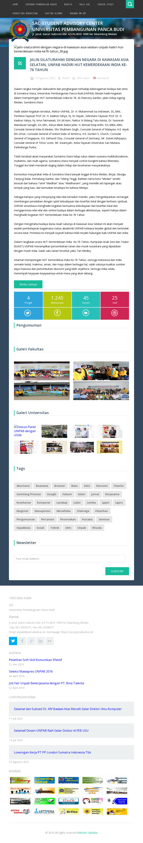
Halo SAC (85, 4)
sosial (40, 527)
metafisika (64, 511)
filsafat (119, 486)
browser (59, 486)
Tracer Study (106, 4)
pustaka (87, 519)
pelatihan (101, 511)
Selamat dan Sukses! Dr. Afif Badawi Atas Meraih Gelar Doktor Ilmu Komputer (68, 709)
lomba (91, 502)
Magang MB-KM (78, 13)
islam (81, 494)
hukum (67, 494)
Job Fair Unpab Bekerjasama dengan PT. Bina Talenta (46, 683)
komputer (43, 502)
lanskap (62, 502)
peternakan (68, 519)
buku (74, 486)
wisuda (97, 527)
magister (22, 511)
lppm (105, 502)
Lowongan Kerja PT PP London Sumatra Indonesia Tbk (52, 752)
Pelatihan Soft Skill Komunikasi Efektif (35, 660)
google (51, 494)
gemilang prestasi (29, 494)
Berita (68, 4)
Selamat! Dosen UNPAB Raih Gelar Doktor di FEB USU (51, 730)
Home (15, 4)
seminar (104, 519)
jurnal (95, 494)
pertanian (47, 519)
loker (77, 502)
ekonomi (102, 486)
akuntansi (23, 486)
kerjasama (112, 494)
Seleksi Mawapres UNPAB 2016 (31, 671)
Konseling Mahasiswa (25, 13)
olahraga (83, 511)
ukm (68, 527)
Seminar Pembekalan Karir (41, 4)
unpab (81, 527)
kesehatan (24, 502)
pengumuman (26, 519)
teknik (54, 527)
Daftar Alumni (54, 13)
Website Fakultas (87, 832)
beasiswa (42, 486)
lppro (119, 502)
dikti (87, 486)
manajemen (42, 511)
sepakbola (23, 527)
